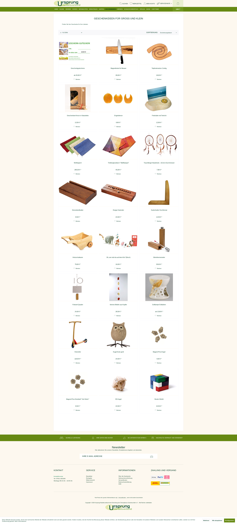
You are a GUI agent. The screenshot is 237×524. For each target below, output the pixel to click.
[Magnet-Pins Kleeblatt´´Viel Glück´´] (77, 382)
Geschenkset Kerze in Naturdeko (78, 115)
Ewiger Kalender (118, 210)
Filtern (65, 32)
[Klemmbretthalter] (77, 193)
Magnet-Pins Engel (159, 352)
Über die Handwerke (124, 476)
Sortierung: (152, 32)
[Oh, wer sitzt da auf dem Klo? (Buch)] (118, 240)
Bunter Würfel (159, 399)
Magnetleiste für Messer (118, 68)
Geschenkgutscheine (78, 68)
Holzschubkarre (78, 257)
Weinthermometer (159, 257)
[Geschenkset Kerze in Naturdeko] (77, 98)
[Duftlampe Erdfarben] (159, 287)
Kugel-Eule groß (118, 352)
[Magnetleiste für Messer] (118, 51)
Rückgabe (89, 478)
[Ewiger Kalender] (118, 193)
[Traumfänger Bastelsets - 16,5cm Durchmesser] (159, 145)
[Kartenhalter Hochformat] (159, 193)
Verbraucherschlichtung (125, 478)
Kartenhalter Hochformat (159, 210)
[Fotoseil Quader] (77, 287)
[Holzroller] (77, 334)
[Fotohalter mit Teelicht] (159, 98)
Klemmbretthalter (77, 210)
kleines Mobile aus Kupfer (118, 304)
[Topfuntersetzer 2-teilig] (159, 51)
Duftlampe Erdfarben (159, 304)
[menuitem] (164, 3)
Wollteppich (78, 163)
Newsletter (89, 476)
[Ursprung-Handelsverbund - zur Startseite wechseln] (67, 3)
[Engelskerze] (118, 98)
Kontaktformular (58, 476)
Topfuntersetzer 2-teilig (159, 68)
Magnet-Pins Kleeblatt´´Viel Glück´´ (77, 399)
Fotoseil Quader (77, 304)
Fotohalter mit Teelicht (159, 115)
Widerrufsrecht (90, 480)
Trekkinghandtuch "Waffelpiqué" (118, 163)
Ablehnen (206, 520)
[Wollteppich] (77, 145)
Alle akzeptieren (217, 520)
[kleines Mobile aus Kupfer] (118, 287)
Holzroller (78, 352)
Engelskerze (118, 115)
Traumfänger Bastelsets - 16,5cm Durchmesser (159, 163)
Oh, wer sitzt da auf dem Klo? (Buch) (118, 257)
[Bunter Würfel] (159, 382)
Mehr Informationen (20, 521)
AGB (119, 484)
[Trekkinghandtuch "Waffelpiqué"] (118, 145)
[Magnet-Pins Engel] (159, 334)
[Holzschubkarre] (77, 240)
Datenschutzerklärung (124, 482)
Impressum (89, 482)
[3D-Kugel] (118, 382)
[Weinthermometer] (159, 240)
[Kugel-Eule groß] (118, 334)
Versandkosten (122, 480)
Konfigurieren (229, 520)
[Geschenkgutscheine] (77, 51)
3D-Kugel (118, 399)
